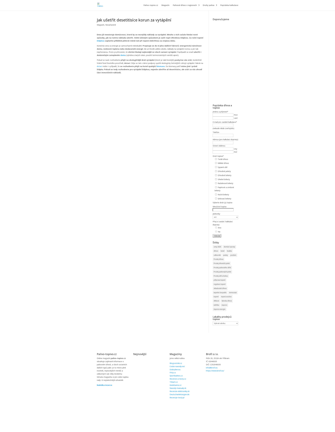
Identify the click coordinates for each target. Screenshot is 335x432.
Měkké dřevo (223, 163)
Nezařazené (110, 25)
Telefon (216, 132)
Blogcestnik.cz (176, 363)
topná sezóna (226, 297)
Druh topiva (218, 156)
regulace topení (219, 284)
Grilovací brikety (224, 198)
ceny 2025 (217, 247)
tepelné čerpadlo (220, 292)
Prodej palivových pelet (222, 272)
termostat (233, 292)
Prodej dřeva (218, 259)
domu (123, 55)
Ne (219, 231)
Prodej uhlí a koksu (221, 276)
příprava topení (219, 280)
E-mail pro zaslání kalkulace (225, 122)
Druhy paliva (208, 5)
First (236, 115)
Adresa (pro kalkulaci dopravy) (225, 139)
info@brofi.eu (211, 367)
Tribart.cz (174, 382)
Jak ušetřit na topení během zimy (148, 388)
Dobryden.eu (175, 369)
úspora (224, 305)
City (235, 149)
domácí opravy (229, 247)
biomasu (161, 66)
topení (216, 297)
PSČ (235, 152)
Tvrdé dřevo (223, 159)
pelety (225, 255)
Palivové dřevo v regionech (185, 5)
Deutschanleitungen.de (179, 394)
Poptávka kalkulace (229, 5)
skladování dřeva (220, 288)
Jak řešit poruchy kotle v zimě (146, 361)
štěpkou (100, 41)
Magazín (165, 5)
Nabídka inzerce (104, 385)
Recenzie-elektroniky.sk (179, 391)
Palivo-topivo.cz (151, 5)
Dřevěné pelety (224, 171)
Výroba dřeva (227, 301)
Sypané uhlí (222, 167)
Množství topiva (219, 206)
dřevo (216, 251)
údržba (216, 305)
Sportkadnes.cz (176, 375)
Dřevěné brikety (224, 175)
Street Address (219, 145)
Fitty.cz (173, 372)
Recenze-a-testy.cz (178, 379)
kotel (222, 251)
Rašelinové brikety (225, 183)
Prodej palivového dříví (222, 267)
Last (236, 118)
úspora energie (219, 309)
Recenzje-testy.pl (177, 397)
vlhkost (216, 301)
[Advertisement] (225, 61)
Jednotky (216, 214)
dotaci (99, 66)
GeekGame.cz (175, 385)
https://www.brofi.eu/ (215, 370)
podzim (233, 255)
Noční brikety (223, 194)
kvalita (229, 251)
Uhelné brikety (224, 179)
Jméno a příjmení (220, 111)
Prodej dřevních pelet (222, 263)
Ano (219, 227)
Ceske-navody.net (177, 366)
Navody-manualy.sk (178, 388)
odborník (217, 255)
